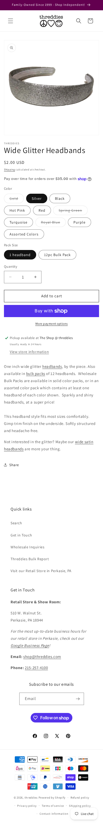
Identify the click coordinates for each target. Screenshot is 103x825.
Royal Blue (53, 223)
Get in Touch (21, 535)
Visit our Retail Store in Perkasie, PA (41, 570)
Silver (37, 198)
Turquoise (18, 222)
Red (42, 210)
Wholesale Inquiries (27, 547)
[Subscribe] (78, 699)
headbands (52, 366)
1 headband (20, 254)
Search (16, 523)
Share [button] (14, 464)
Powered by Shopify (52, 797)
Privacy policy (27, 806)
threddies (31, 797)
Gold (17, 199)
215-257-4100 (36, 667)
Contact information (54, 813)
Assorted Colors (24, 234)
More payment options (51, 324)
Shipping (9, 169)
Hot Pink (17, 210)
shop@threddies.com (42, 656)
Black (60, 198)
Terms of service (53, 806)
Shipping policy (80, 806)
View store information (29, 351)
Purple (79, 222)
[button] (10, 21)
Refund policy (80, 797)
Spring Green (73, 211)
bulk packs (35, 373)
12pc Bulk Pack (57, 254)
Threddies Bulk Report (30, 559)
